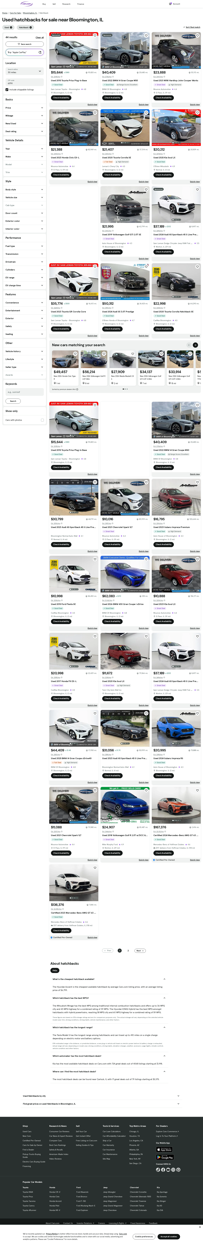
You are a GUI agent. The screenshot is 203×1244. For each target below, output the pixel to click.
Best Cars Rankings (57, 1145)
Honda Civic (54, 1196)
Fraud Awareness (137, 1223)
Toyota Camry (28, 1205)
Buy (44, 4)
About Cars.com (52, 1223)
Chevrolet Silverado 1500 (140, 1196)
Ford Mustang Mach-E (85, 1205)
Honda (52, 1187)
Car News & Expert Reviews (61, 1136)
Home (4, 13)
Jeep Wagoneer (110, 1201)
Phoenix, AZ (134, 1145)
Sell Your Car (81, 1131)
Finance (80, 4)
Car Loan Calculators (112, 1131)
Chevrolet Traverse (138, 1201)
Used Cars (27, 1131)
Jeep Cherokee (110, 1210)
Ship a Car (107, 1140)
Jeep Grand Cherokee (112, 1196)
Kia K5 (159, 1205)
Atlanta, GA (134, 1149)
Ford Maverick (82, 1192)
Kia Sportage (162, 1192)
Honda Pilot (54, 1205)
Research (66, 4)
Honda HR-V (54, 1210)
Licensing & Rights (116, 1223)
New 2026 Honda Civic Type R (65, 377)
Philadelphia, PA (136, 1154)
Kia (158, 1187)
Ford (78, 1187)
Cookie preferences (144, 1236)
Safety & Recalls (56, 1149)
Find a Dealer (28, 1149)
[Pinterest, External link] (178, 1170)
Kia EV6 (160, 1210)
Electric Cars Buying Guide (34, 1161)
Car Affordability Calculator (114, 1136)
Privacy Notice (52, 1234)
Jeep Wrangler (109, 1192)
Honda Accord (55, 1201)
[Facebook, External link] (163, 1170)
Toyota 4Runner (29, 1210)
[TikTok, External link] (158, 1170)
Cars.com (123, 1234)
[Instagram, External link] (173, 1170)
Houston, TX (134, 1136)
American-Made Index (58, 1154)
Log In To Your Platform (166, 1136)
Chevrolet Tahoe (137, 1205)
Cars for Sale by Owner (32, 1145)
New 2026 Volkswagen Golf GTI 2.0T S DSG (150, 377)
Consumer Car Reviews (59, 1131)
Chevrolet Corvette (138, 1192)
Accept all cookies (169, 1236)
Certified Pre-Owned (32, 1140)
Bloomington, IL (30, 13)
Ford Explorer (82, 1210)
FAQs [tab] (55, 970)
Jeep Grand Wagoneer (112, 1205)
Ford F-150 (81, 1201)
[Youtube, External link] (168, 1170)
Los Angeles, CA (136, 1140)
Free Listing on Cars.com (86, 1140)
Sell (54, 4)
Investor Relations (84, 1223)
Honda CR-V (54, 1192)
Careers (101, 1223)
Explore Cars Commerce (166, 1131)
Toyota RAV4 (28, 1192)
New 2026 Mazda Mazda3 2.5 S (122, 377)
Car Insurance (109, 1149)
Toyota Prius (28, 1196)
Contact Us (68, 1223)
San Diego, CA (135, 1163)
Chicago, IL (134, 1131)
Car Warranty (108, 1145)
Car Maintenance (110, 1154)
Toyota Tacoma (29, 1201)
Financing (27, 1166)
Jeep (105, 1187)
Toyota (25, 1187)
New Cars (27, 1136)
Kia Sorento (162, 1196)
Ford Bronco (81, 1196)
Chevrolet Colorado (138, 1210)
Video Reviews (55, 1159)
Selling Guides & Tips (84, 1145)
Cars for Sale (15, 13)
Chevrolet (134, 1187)
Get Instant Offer (83, 1136)
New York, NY (134, 1159)
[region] (101, 1234)
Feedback (153, 1223)
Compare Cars (55, 1140)
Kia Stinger (161, 1201)
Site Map (106, 1159)
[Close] (200, 1227)
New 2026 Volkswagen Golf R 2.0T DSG (94, 377)
